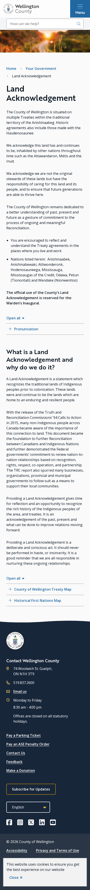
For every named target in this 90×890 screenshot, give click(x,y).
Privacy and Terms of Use (57, 850)
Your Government (41, 68)
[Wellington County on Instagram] (20, 822)
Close (14, 877)
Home (11, 68)
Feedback (14, 761)
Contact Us (15, 753)
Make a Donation (20, 770)
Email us (20, 691)
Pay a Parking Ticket (23, 735)
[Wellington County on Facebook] (9, 822)
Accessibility (16, 850)
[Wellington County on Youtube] (53, 822)
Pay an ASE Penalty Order (28, 744)
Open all (13, 318)
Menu (80, 12)
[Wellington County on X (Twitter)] (31, 822)
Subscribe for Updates (31, 789)
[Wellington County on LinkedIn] (42, 822)
